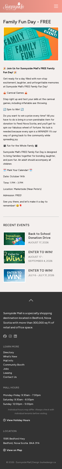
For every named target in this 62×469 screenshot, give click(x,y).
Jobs (6, 368)
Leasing (7, 372)
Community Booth (13, 364)
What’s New (10, 356)
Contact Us (10, 376)
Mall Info (8, 360)
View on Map (14, 450)
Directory (8, 352)
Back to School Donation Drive (39, 236)
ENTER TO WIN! (40, 252)
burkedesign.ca (48, 462)
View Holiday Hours (18, 420)
